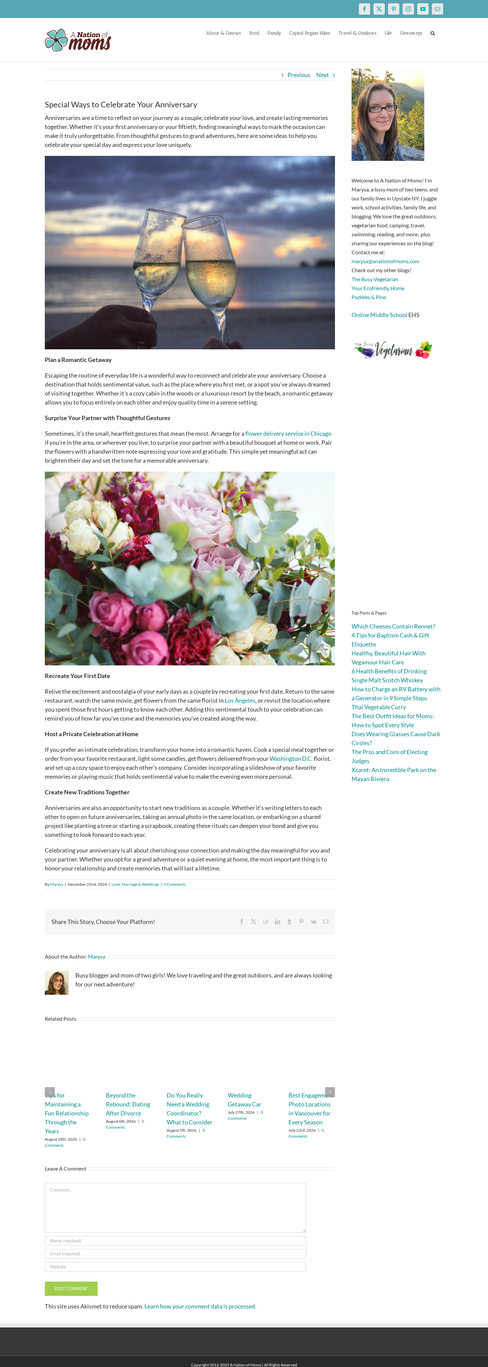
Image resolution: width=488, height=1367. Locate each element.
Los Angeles (240, 700)
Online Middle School (379, 314)
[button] (433, 32)
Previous (298, 74)
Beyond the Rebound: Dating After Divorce (128, 1104)
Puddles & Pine (369, 297)
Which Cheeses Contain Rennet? (393, 626)
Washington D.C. (291, 758)
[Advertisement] (397, 495)
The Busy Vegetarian (375, 279)
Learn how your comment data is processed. (200, 1306)
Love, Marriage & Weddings (135, 884)
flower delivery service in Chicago (288, 433)
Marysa (56, 884)
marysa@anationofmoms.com (385, 261)
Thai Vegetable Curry (379, 707)
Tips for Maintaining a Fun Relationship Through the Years (67, 1113)
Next (322, 74)
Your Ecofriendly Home (378, 288)
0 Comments (175, 884)
